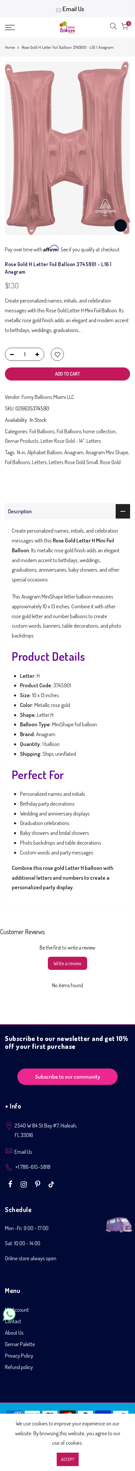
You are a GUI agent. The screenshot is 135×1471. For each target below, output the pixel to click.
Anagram (74, 452)
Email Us (73, 9)
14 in (21, 452)
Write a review (67, 963)
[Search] (113, 27)
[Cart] (124, 27)
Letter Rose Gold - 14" (63, 440)
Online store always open (30, 1258)
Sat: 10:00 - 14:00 (22, 1243)
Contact (13, 1321)
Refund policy (19, 1366)
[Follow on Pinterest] (38, 1183)
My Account (17, 1309)
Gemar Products (22, 440)
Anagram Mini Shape (107, 452)
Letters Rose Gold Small (73, 462)
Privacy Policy (19, 1355)
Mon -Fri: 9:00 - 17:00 (26, 1228)
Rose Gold (110, 462)
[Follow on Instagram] (25, 1183)
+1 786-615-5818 (32, 1166)
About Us (14, 1332)
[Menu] (18, 27)
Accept (67, 1459)
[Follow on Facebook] (11, 1183)
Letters (94, 440)
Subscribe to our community (67, 1076)
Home (10, 47)
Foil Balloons (42, 431)
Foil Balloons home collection (86, 431)
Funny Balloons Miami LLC (48, 396)
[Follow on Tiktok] (51, 1183)
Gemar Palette (20, 1344)
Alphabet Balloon (44, 452)
